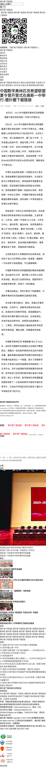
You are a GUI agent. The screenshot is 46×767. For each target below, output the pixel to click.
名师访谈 (3, 64)
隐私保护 (18, 696)
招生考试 (3, 69)
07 (1, 669)
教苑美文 (3, 66)
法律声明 (11, 696)
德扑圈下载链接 (6, 1)
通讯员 (2, 53)
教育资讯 (3, 56)
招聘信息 (27, 694)
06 (1, 664)
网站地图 (3, 766)
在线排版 (13, 699)
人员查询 (5, 699)
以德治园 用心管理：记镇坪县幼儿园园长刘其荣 (29, 457)
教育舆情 (3, 58)
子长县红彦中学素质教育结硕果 (11, 460)
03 (1, 650)
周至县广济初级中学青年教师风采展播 (15, 553)
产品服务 (26, 696)
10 (1, 683)
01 (1, 645)
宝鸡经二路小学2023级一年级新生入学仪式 (17, 550)
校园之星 (3, 61)
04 (1, 656)
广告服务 (20, 694)
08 (1, 672)
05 (1, 658)
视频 (2, 77)
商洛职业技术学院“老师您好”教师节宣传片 (16, 548)
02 (1, 648)
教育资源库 (4, 74)
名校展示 (3, 72)
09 (1, 677)
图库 (2, 80)
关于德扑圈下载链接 (8, 694)
